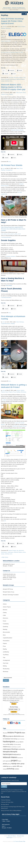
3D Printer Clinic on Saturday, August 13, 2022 (12, 52)
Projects (23, 26)
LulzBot (4, 399)
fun (4, 738)
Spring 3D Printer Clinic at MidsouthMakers (11, 810)
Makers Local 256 (17, 746)
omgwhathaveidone (5, 323)
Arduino (18, 390)
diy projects (9, 736)
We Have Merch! (5, 804)
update (14, 766)
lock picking (18, 744)
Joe (3, 92)
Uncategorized (9, 170)
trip (11, 766)
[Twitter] (19, 723)
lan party (10, 744)
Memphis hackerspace (10, 79)
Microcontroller (6, 632)
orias (3, 168)
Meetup (3, 79)
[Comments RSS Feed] (8, 723)
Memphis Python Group (8, 591)
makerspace (11, 552)
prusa (24, 552)
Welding (5, 666)
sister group (20, 763)
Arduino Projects (12, 550)
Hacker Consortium (20, 738)
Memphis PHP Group (8, 589)
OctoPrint (15, 426)
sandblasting (6, 651)
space (9, 766)
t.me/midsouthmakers (6, 237)
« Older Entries (4, 557)
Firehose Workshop (5, 800)
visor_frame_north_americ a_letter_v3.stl (10, 234)
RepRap (3, 28)
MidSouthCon (17, 754)
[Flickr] (14, 723)
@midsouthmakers (11, 575)
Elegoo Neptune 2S (5, 41)
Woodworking (6, 668)
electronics (21, 550)
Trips (4, 657)
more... (11, 81)
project (14, 760)
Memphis (6, 752)
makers (5, 746)
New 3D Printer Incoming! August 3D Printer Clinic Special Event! (12, 21)
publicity (9, 763)
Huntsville (5, 744)
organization (8, 760)
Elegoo (2, 36)
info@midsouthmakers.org (9, 574)
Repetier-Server (22, 426)
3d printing (16, 77)
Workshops (8, 28)
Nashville (19, 757)
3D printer (11, 77)
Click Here (9, 579)
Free (24, 77)
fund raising (14, 738)
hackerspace (4, 552)
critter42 (4, 26)
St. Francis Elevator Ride (19, 841)
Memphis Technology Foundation (11, 594)
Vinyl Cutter (5, 663)
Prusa (6, 94)
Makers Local (11, 746)
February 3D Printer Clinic (7, 802)
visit (18, 766)
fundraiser (7, 739)
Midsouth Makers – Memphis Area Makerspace (14, 7)
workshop (7, 81)
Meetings (21, 321)
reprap (2, 81)
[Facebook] (11, 723)
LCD (14, 744)
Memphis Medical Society (17, 130)
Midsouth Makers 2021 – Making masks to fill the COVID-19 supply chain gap (13, 87)
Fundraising (6, 623)
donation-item (13, 700)
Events (19, 26)
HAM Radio (17, 741)
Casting (4, 612)
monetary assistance (11, 256)
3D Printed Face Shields (11, 165)
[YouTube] (17, 723)
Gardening (5, 626)
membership (21, 749)
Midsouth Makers (21, 79)
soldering (5, 766)
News (24, 92)
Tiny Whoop (6, 654)
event (22, 736)
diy (17, 550)
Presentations (6, 640)
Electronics (5, 618)
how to (21, 742)
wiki (5, 520)
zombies (16, 769)
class (23, 733)
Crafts (17, 92)
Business (5, 609)
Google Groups (12, 577)
